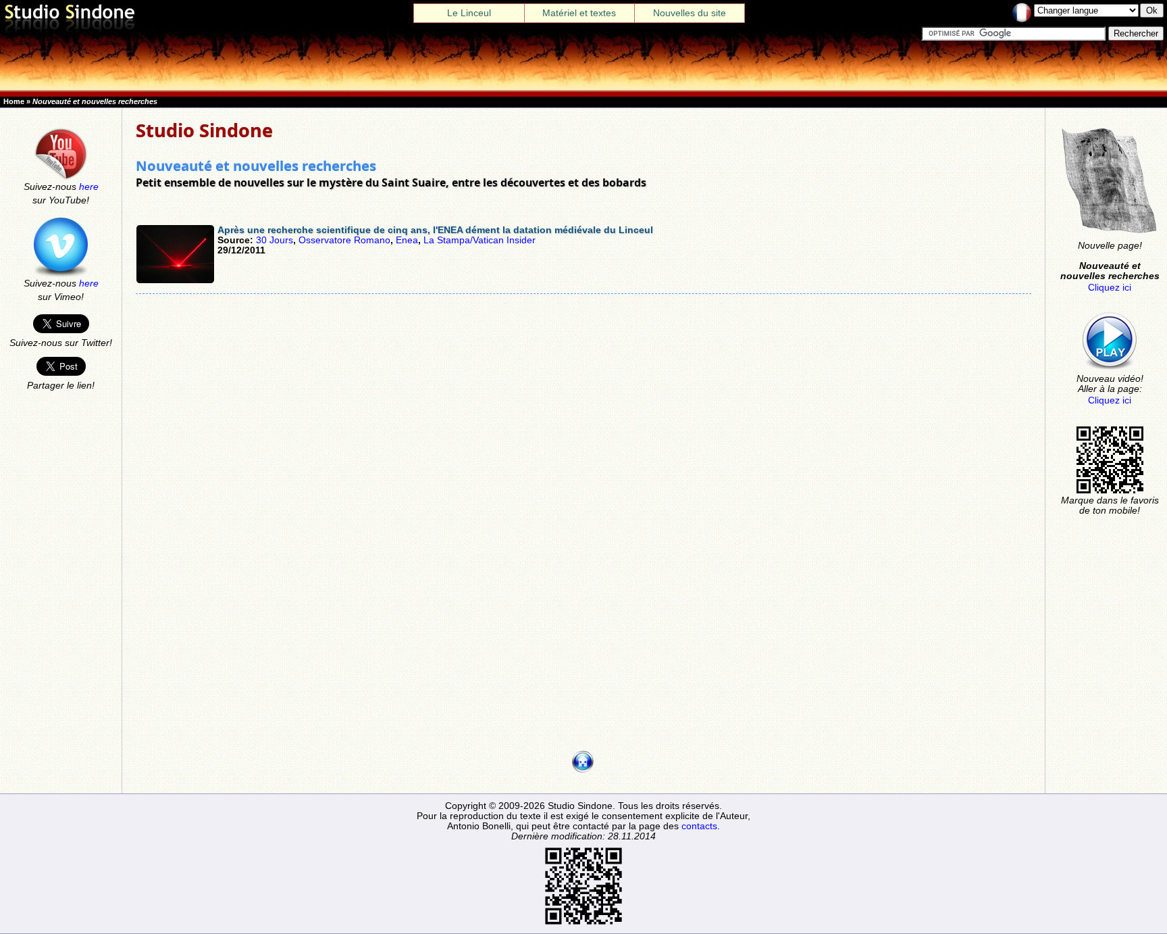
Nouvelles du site (689, 13)
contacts (699, 826)
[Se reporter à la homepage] (583, 769)
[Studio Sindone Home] (69, 33)
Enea (407, 240)
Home (13, 101)
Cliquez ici (1109, 287)
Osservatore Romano (344, 240)
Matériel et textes (579, 13)
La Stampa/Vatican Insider (479, 240)
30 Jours (274, 240)
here (89, 187)
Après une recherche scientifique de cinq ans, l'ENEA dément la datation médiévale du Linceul (435, 230)
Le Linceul (469, 13)
